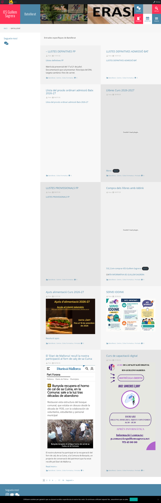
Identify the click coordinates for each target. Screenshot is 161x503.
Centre (58, 78)
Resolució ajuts (52, 338)
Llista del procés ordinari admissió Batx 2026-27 (69, 92)
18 (63, 480)
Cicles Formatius (67, 78)
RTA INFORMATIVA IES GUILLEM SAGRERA (126, 274)
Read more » (51, 466)
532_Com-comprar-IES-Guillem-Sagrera (123, 268)
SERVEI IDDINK (115, 292)
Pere (49, 56)
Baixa (116, 171)
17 (59, 480)
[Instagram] (7, 495)
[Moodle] (12, 495)
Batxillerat (51, 78)
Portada (137, 175)
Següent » (70, 480)
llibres (109, 170)
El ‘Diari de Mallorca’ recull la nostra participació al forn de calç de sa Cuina (69, 357)
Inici (6, 28)
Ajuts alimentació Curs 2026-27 (65, 292)
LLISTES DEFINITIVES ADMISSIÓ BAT (127, 51)
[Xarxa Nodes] (6, 43)
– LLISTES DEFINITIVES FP (61, 51)
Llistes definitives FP (55, 60)
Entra (158, 2)
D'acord (134, 499)
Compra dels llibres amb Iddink (125, 188)
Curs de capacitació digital (122, 355)
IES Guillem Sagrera (10, 13)
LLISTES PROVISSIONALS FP (62, 188)
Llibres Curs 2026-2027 (120, 90)
